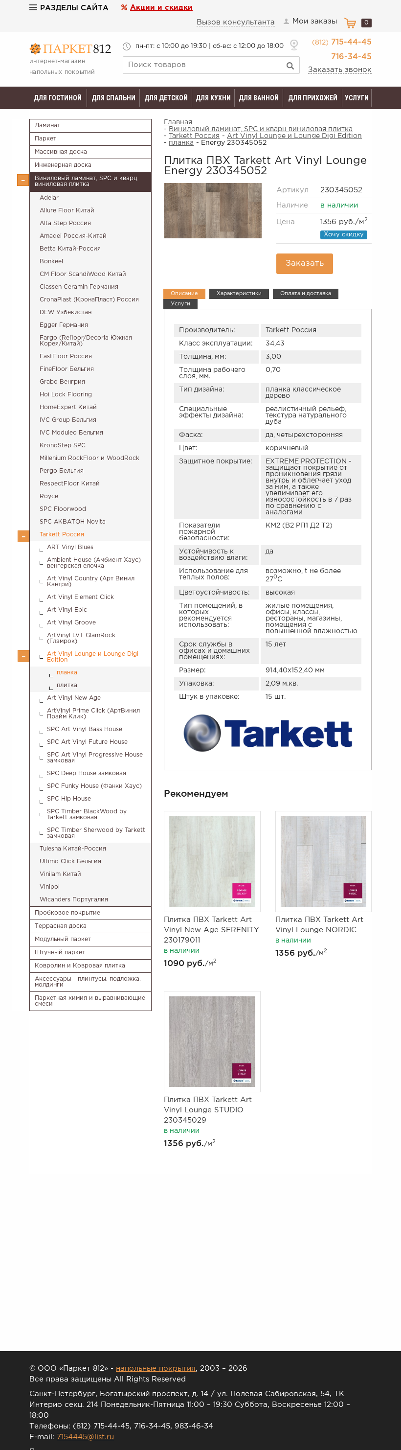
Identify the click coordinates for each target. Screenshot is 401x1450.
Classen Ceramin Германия (79, 287)
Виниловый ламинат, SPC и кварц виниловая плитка (86, 181)
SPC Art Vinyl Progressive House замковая (95, 757)
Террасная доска (61, 926)
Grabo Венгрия (62, 382)
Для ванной (259, 98)
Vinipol (50, 887)
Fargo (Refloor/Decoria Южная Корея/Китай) (86, 340)
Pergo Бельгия (62, 471)
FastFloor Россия (66, 356)
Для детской (166, 98)
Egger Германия (64, 325)
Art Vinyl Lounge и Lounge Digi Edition (92, 657)
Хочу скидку (344, 234)
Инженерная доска (63, 165)
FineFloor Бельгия (67, 369)
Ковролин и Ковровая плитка (80, 965)
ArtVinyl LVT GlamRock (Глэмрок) (81, 638)
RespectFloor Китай (70, 483)
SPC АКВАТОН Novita (73, 522)
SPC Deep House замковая (86, 773)
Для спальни (113, 98)
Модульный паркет (63, 939)
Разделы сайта (74, 8)
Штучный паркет (60, 952)
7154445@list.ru (85, 1437)
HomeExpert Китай (68, 407)
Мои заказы (314, 21)
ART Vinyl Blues (70, 547)
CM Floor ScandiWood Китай (83, 274)
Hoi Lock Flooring (66, 394)
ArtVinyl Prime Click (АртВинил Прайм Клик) (93, 713)
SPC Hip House (69, 799)
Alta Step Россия (65, 223)
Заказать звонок (340, 70)
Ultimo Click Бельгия (70, 861)
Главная (178, 122)
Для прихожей (312, 98)
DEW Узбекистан (65, 312)
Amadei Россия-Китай (73, 236)
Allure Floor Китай (67, 210)
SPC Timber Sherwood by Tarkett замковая (96, 833)
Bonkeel (51, 261)
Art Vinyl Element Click (80, 597)
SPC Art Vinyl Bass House (84, 729)
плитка (67, 685)
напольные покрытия (156, 1368)
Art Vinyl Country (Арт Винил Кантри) (90, 581)
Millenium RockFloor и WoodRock (89, 458)
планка (67, 672)
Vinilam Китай (60, 874)
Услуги (357, 98)
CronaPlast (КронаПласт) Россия (89, 299)
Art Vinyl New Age (74, 698)
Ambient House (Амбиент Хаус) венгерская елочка (94, 563)
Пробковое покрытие (67, 913)
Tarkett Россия (62, 534)
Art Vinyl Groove (71, 622)
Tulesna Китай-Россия (73, 849)
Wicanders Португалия (74, 899)
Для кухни (213, 98)
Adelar (49, 198)
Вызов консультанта (236, 22)
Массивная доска (61, 152)
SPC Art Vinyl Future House (87, 742)
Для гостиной (58, 98)
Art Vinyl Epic (67, 610)
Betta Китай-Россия (70, 249)
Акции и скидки (161, 7)
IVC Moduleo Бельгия (71, 433)
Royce (49, 496)
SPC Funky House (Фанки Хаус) (94, 786)
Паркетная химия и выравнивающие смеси (90, 1001)
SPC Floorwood (63, 509)
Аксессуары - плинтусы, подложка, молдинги (88, 982)
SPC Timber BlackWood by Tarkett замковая (87, 814)
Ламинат (47, 125)
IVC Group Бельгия (68, 420)
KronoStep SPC (63, 445)
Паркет (45, 138)
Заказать (305, 263)
